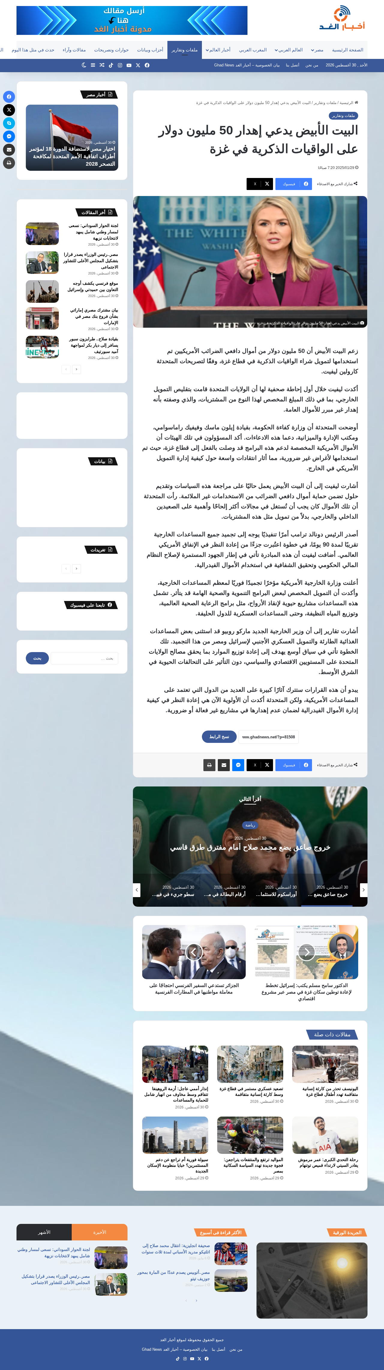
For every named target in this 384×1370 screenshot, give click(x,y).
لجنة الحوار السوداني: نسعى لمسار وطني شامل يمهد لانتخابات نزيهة (93, 232)
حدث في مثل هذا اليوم (33, 49)
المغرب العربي (253, 49)
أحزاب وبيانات (150, 49)
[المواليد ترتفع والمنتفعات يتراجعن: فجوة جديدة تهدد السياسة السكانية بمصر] (250, 1135)
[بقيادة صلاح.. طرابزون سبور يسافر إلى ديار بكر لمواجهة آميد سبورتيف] (42, 347)
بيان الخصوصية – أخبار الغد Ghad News (247, 65)
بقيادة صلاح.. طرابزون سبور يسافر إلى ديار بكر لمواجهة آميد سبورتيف (93, 345)
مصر (319, 49)
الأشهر (44, 1232)
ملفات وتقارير (185, 49)
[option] (250, 846)
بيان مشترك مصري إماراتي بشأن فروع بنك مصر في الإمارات (94, 316)
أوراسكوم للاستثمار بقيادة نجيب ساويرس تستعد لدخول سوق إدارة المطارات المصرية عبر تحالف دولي (250, 847)
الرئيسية (347, 102)
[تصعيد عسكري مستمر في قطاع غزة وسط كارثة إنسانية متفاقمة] (250, 1064)
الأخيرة (99, 1232)
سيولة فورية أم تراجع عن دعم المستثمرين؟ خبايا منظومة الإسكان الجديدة (177, 1165)
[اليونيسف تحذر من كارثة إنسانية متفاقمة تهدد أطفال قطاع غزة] (325, 1064)
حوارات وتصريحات (111, 49)
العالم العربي (290, 49)
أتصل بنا (292, 65)
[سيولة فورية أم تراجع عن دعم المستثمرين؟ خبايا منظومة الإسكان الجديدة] (175, 1135)
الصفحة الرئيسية (347, 49)
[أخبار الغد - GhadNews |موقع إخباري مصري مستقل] (342, 17)
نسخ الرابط (219, 736)
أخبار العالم (219, 49)
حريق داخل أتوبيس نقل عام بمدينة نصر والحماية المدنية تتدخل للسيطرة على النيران (74, 156)
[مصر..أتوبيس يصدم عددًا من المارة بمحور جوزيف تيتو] (231, 1280)
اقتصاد (250, 821)
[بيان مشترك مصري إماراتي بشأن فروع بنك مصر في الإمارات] (42, 318)
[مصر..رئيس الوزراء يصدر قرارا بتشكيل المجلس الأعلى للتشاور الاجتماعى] (42, 262)
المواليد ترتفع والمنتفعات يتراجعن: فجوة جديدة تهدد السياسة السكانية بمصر (253, 1165)
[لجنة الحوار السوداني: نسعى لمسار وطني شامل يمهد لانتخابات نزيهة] (42, 233)
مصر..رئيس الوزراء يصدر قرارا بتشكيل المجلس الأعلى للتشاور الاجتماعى (90, 260)
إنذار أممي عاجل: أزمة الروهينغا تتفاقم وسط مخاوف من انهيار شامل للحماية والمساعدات (176, 1094)
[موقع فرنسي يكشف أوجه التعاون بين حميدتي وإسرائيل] (42, 291)
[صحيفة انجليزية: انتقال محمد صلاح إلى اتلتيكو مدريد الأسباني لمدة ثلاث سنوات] (231, 1254)
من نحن (311, 65)
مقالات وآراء (74, 49)
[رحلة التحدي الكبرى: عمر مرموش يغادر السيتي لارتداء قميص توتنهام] (325, 1135)
